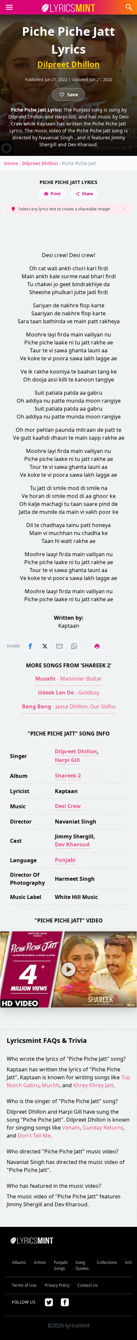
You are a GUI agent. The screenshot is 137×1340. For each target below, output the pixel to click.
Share (87, 194)
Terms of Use (24, 1285)
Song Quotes (82, 1265)
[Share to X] (45, 646)
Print (56, 194)
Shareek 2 (68, 775)
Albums (19, 1262)
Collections (107, 1262)
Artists (40, 1262)
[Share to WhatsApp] (74, 646)
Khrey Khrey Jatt (93, 1085)
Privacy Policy (57, 1285)
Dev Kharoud (72, 844)
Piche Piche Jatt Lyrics (68, 182)
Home (11, 163)
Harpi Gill (67, 760)
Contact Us (87, 1285)
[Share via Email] (60, 646)
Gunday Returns (102, 1127)
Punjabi (65, 860)
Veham (71, 1127)
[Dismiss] (124, 209)
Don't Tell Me (34, 1135)
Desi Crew (68, 806)
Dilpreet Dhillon (68, 64)
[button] (9, 7)
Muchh (51, 1085)
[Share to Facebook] (30, 646)
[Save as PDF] (97, 646)
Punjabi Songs (61, 1265)
